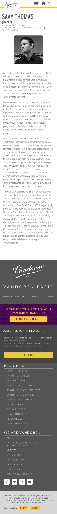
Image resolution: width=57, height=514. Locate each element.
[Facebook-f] (7, 482)
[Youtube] (30, 482)
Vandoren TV (15, 459)
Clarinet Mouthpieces (22, 385)
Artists (11, 450)
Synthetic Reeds (18, 380)
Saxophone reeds (18, 375)
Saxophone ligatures (21, 395)
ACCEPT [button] (35, 508)
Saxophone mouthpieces (23, 390)
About (11, 438)
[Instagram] (22, 482)
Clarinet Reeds (17, 371)
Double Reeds (16, 409)
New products (16, 414)
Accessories (15, 404)
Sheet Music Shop (18, 423)
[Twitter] (14, 482)
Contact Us (14, 464)
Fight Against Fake (19, 474)
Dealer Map (14, 469)
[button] (36, 3)
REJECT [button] (23, 508)
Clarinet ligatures (19, 399)
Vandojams (14, 455)
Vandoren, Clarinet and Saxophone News (23, 444)
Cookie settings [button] (10, 508)
